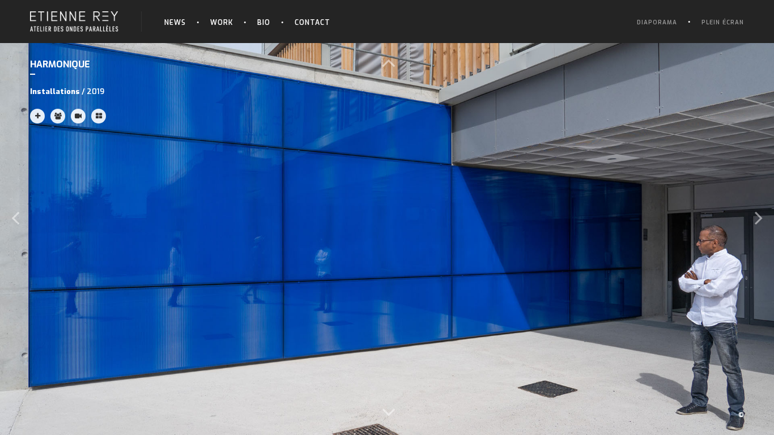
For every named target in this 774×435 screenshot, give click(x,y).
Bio (263, 22)
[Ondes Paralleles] (74, 15)
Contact (312, 22)
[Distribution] (57, 116)
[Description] (37, 116)
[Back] (98, 116)
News (175, 22)
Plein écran (722, 22)
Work (221, 22)
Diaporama (657, 22)
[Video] (78, 116)
